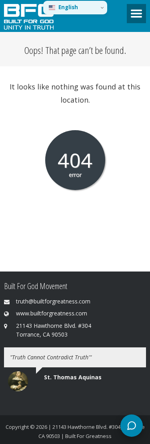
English (68, 7)
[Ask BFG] (131, 425)
